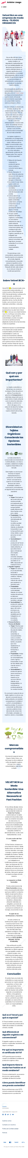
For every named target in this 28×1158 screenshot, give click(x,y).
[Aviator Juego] (3, 2)
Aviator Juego (14, 2)
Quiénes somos (6, 1121)
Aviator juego (19, 93)
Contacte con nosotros (9, 1125)
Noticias (4, 1133)
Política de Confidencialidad (10, 1129)
